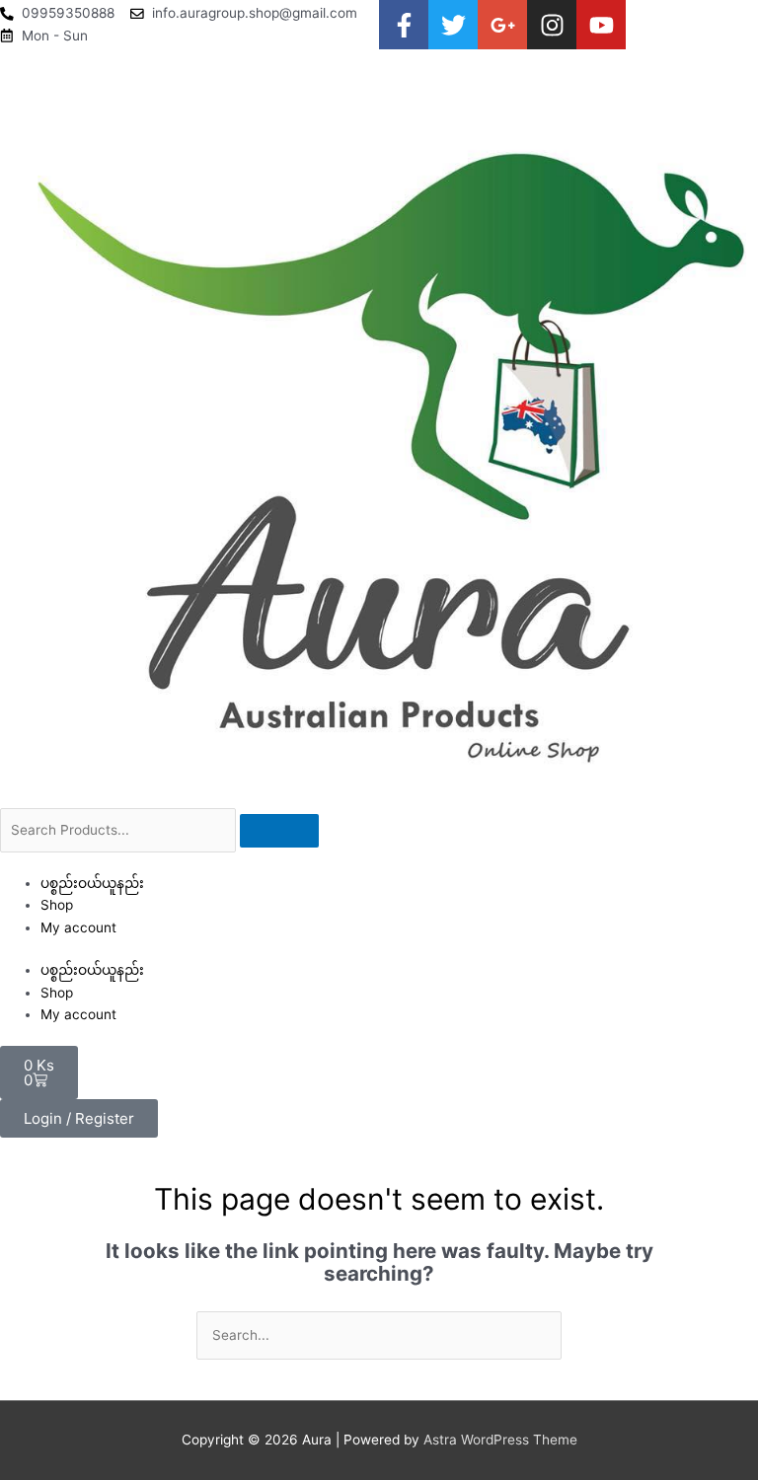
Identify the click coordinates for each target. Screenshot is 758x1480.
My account (78, 927)
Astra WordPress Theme (500, 1439)
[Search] (279, 831)
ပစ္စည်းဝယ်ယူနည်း (92, 883)
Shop (56, 905)
